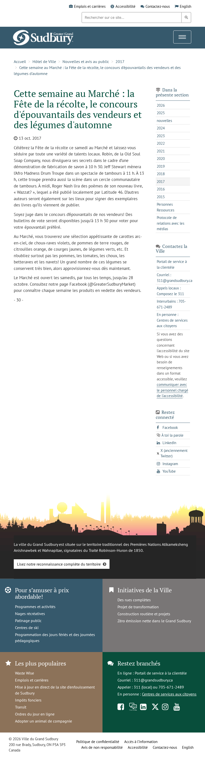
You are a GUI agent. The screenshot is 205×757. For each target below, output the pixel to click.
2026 (161, 105)
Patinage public (28, 620)
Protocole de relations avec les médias (170, 223)
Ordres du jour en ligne (34, 714)
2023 (161, 135)
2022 (161, 143)
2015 (161, 196)
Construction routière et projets (144, 613)
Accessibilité (126, 6)
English (185, 6)
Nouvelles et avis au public (85, 61)
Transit (20, 707)
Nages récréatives (30, 613)
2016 (161, 189)
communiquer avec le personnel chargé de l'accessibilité (172, 390)
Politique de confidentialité (97, 741)
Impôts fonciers (28, 700)
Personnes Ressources (165, 207)
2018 (161, 173)
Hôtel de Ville (44, 61)
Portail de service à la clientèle (161, 673)
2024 (161, 128)
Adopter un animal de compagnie (43, 721)
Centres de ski (26, 627)
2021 (161, 151)
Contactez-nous (158, 6)
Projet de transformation (138, 606)
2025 (161, 112)
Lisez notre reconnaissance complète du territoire (59, 564)
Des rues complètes (134, 599)
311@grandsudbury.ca (153, 680)
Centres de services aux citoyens (169, 694)
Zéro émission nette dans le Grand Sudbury (154, 620)
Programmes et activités (35, 606)
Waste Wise (24, 673)
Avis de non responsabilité (102, 747)
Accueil (20, 61)
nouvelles (164, 120)
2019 (161, 166)
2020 (161, 158)
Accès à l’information (141, 741)
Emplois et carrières (90, 6)
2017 (120, 61)
